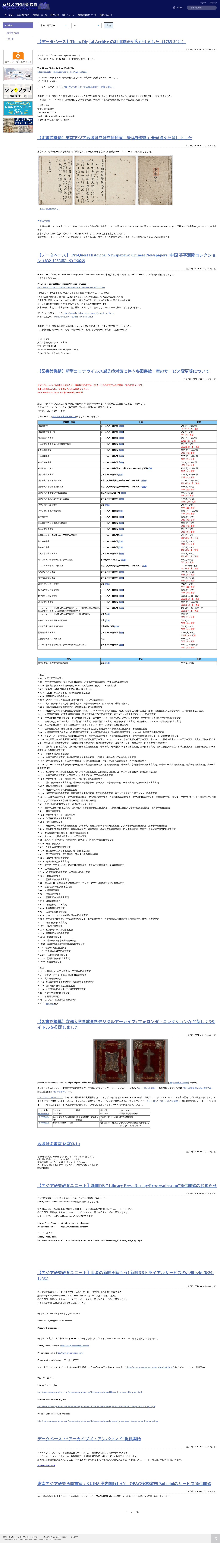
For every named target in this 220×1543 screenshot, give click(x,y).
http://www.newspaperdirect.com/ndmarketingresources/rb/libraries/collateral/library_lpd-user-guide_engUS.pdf (89, 1392)
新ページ (50, 1003)
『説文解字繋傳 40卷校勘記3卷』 (197, 1088)
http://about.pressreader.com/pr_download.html (150, 1367)
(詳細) (121, 426)
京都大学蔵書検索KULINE (64, 416)
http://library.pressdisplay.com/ (74, 1345)
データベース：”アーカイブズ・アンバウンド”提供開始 (89, 1439)
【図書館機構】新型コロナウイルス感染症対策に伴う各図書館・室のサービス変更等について (123, 371)
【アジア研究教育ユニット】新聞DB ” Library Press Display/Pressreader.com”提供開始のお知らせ (127, 1185)
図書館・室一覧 (40, 15)
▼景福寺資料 (43, 220)
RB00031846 (43, 1117)
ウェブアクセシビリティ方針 (55, 1537)
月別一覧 (10, 39)
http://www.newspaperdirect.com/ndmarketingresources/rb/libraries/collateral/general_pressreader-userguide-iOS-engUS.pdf (96, 1406)
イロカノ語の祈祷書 (145, 1088)
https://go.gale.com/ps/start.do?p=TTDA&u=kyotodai (62, 72)
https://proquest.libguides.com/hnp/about (73, 317)
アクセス (180, 8)
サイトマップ (23, 1537)
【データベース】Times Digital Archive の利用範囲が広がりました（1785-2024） (111, 41)
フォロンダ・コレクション (50, 1097)
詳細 (121, 432)
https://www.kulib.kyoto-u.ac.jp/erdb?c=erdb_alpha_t (88, 87)
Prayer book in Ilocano (178, 1083)
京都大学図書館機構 (26, 6)
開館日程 (54, 15)
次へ (138, 1512)
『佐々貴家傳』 (59, 1092)
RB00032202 (43, 1113)
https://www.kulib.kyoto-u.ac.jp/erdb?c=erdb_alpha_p (89, 313)
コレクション (68, 15)
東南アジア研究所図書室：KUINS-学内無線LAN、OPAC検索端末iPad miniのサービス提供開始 (124, 1483)
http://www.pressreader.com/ (69, 1353)
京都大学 (213, 3)
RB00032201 (43, 1123)
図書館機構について (87, 15)
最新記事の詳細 (12, 33)
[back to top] (215, 1538)
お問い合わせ (106, 15)
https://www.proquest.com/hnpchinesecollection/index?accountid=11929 (71, 287)
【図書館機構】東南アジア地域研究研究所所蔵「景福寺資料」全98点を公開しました (114, 138)
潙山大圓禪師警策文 (49, 209)
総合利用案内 (23, 15)
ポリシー (36, 1537)
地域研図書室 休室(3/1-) (58, 1144)
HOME (10, 15)
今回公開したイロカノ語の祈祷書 (162, 1101)
